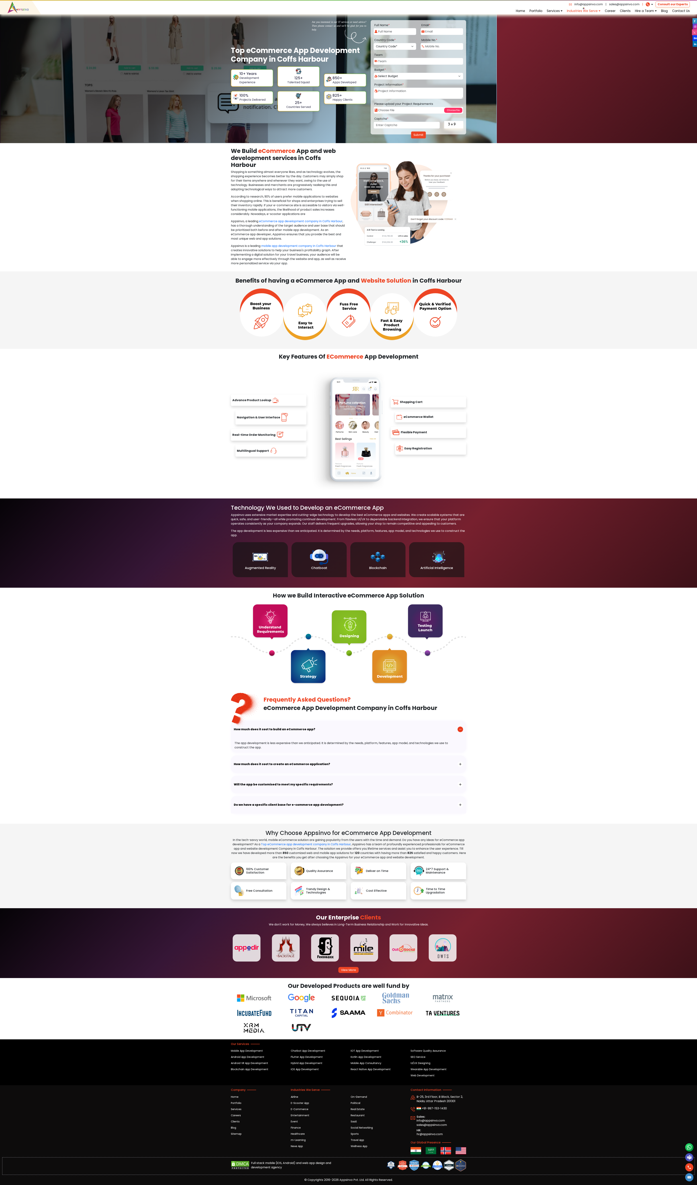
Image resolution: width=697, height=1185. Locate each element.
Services (554, 11)
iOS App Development (305, 1069)
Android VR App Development (249, 1063)
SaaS (354, 1121)
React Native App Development (371, 1069)
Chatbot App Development (308, 1051)
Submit (418, 135)
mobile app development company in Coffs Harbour (298, 246)
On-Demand (359, 1097)
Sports (355, 1134)
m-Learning (298, 1140)
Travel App (357, 1140)
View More (348, 970)
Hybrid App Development (306, 1063)
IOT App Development (365, 1051)
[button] (689, 1177)
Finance (296, 1127)
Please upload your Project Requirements (403, 104)
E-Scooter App (300, 1103)
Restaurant (358, 1115)
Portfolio (535, 11)
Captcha (381, 119)
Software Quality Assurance (428, 1051)
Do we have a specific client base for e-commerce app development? (289, 805)
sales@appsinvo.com (624, 4)
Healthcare (298, 1134)
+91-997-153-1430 (434, 1108)
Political (355, 1103)
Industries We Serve (583, 11)
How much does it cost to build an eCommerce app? (274, 729)
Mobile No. (429, 40)
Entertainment (300, 1115)
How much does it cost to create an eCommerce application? (282, 764)
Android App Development (247, 1057)
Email (425, 25)
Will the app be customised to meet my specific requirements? (283, 784)
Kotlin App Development (366, 1057)
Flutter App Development (307, 1057)
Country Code (385, 40)
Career (610, 11)
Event (294, 1121)
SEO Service (418, 1057)
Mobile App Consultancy (366, 1063)
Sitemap (236, 1134)
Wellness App (359, 1146)
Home (520, 11)
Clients (625, 11)
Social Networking (362, 1127)
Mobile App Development (247, 1051)
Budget (380, 70)
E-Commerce (299, 1109)
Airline (294, 1097)
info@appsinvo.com (588, 4)
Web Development (423, 1075)
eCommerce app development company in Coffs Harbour (301, 221)
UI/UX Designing (420, 1063)
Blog (664, 11)
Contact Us (681, 11)
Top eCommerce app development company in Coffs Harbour (306, 844)
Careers (236, 1115)
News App (297, 1146)
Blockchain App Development (249, 1069)
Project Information (389, 85)
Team (378, 55)
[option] (260, 559)
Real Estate (358, 1109)
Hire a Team (645, 11)
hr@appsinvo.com (430, 1134)
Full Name (382, 25)
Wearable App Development (429, 1069)
